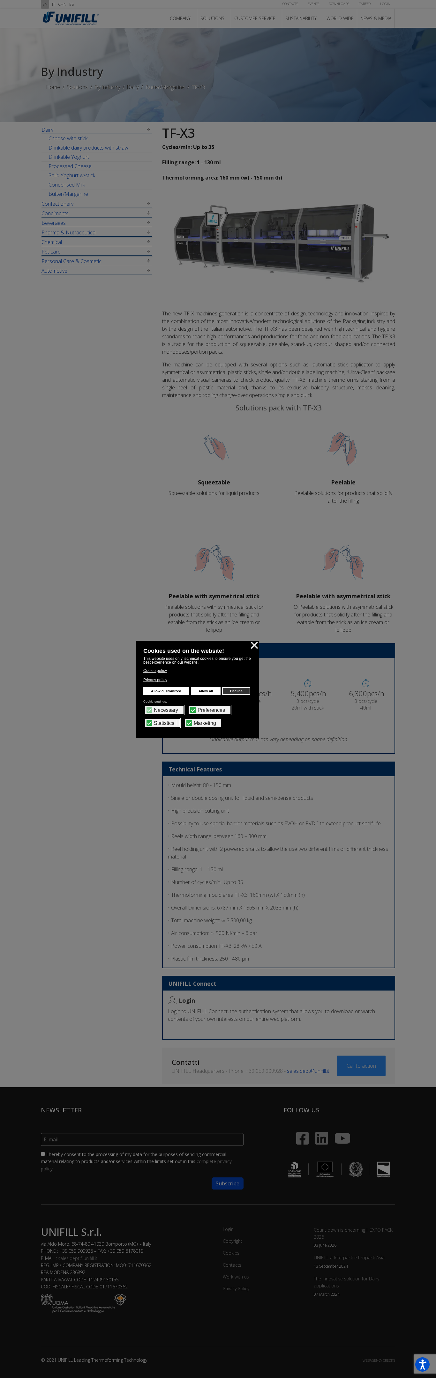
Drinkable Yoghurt (69, 156)
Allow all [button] (206, 691)
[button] (422, 1364)
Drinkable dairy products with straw (88, 147)
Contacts (232, 1265)
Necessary (166, 710)
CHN (62, 4)
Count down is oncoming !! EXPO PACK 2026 (353, 1237)
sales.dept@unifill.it (308, 1070)
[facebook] (296, 1126)
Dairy (47, 129)
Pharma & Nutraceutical (68, 232)
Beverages (53, 222)
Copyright (232, 1241)
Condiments (55, 213)
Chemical (51, 242)
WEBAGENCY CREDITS (379, 1360)
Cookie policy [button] (155, 670)
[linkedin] (318, 1130)
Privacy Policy (236, 1289)
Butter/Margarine (68, 193)
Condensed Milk (67, 184)
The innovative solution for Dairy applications (346, 1286)
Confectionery (57, 203)
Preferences (211, 710)
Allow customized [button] (166, 691)
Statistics (164, 723)
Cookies (231, 1253)
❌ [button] (254, 645)
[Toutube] (342, 1135)
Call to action (361, 1065)
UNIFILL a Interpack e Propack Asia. (350, 1261)
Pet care (51, 251)
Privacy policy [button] (155, 680)
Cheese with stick (68, 138)
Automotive (54, 270)
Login (228, 1229)
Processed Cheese (70, 166)
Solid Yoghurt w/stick (72, 175)
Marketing (205, 723)
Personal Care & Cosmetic (71, 261)
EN (45, 4)
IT (53, 4)
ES (71, 4)
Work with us (236, 1277)
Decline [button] (236, 691)
